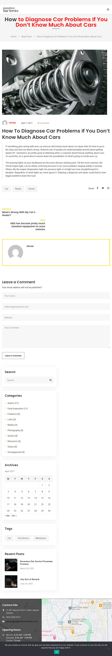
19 (22, 504)
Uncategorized (14, 452)
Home (14, 36)
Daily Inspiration (15, 408)
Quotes (11, 435)
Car (6, 188)
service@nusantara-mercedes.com (22, 621)
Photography (14, 430)
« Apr (7, 515)
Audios (11, 403)
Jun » (14, 515)
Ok (56, 652)
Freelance (12, 413)
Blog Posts (26, 36)
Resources (12, 441)
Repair (18, 188)
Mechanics (41, 538)
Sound (31, 188)
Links (10, 419)
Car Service (23, 538)
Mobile (11, 424)
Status (11, 446)
